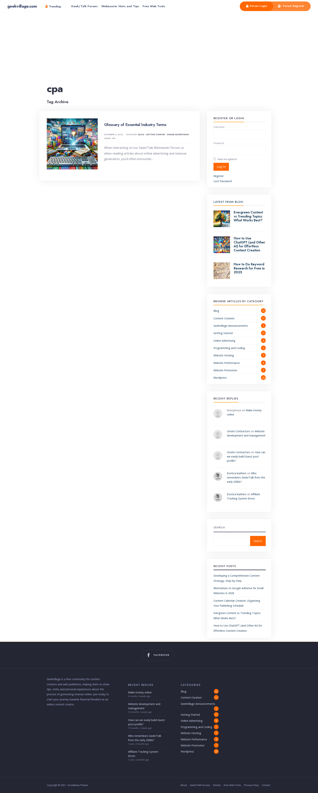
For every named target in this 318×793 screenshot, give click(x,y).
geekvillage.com (22, 6)
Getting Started (155, 134)
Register (218, 176)
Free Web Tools (154, 6)
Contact (266, 785)
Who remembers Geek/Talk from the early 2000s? (246, 477)
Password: (218, 143)
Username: (219, 127)
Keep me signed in (227, 159)
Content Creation (223, 318)
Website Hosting (223, 355)
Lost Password (222, 181)
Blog (141, 134)
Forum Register (293, 6)
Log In (221, 167)
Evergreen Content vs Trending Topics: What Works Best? (248, 216)
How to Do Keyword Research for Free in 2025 (249, 268)
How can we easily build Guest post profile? (246, 456)
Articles (217, 785)
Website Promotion (225, 370)
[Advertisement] (159, 54)
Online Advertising (178, 134)
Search (219, 527)
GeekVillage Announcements (230, 325)
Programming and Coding (229, 348)
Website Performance (226, 363)
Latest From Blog (228, 202)
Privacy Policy (251, 785)
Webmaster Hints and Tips (120, 6)
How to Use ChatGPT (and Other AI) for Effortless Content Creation (249, 244)
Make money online (140, 692)
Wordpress (220, 377)
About (183, 785)
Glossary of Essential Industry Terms (135, 124)
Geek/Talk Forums (84, 6)
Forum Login (258, 6)
